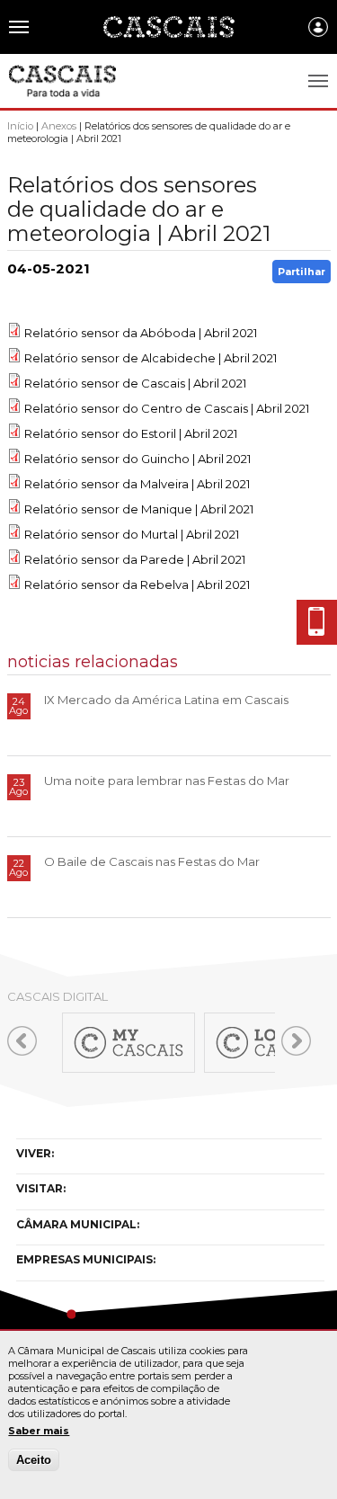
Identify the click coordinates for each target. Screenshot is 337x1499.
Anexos (58, 126)
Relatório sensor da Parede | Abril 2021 (134, 559)
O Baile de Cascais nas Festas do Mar (152, 861)
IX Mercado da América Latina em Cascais (166, 699)
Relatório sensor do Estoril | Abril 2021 (130, 433)
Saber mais (38, 1430)
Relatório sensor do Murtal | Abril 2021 (131, 534)
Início (20, 126)
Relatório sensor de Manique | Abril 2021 (138, 509)
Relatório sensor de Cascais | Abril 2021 (135, 383)
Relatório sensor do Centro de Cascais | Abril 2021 (166, 408)
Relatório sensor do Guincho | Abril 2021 (137, 458)
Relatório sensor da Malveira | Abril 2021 (137, 484)
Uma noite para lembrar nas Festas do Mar (166, 780)
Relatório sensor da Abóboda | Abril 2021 (140, 333)
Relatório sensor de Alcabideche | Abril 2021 (150, 358)
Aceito (33, 1460)
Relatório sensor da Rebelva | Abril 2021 (137, 584)
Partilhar (301, 271)
